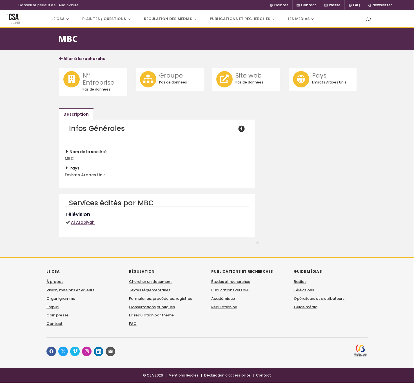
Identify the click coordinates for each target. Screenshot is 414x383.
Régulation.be (224, 307)
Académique (223, 298)
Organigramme (60, 298)
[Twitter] (63, 351)
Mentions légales (184, 375)
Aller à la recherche (84, 58)
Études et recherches (230, 281)
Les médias (299, 18)
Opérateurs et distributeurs (319, 298)
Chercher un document (150, 281)
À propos (54, 281)
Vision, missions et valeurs (70, 290)
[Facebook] (51, 351)
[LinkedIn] (98, 351)
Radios (300, 281)
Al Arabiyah (83, 222)
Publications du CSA (230, 290)
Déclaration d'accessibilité (227, 375)
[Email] (110, 351)
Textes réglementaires (149, 290)
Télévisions (304, 290)
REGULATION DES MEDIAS (168, 18)
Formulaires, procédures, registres (160, 298)
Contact (54, 323)
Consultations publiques (152, 307)
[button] (368, 18)
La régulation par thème (151, 315)
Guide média (305, 307)
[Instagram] (87, 351)
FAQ (133, 323)
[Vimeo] (75, 351)
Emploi (52, 307)
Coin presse (57, 315)
